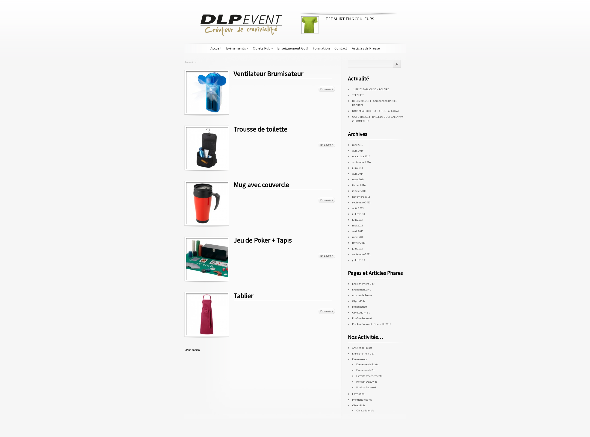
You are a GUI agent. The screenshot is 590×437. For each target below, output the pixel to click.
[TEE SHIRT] (310, 32)
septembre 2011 (361, 254)
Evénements (237, 48)
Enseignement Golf (292, 48)
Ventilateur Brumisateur (268, 73)
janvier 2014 (359, 191)
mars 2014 (358, 179)
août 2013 (358, 208)
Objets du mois (361, 312)
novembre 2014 (361, 156)
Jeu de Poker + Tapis (263, 240)
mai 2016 (357, 145)
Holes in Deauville (366, 381)
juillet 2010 (358, 260)
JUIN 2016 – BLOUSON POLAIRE (370, 89)
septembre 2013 (361, 202)
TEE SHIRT (358, 95)
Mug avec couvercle (261, 184)
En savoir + (326, 89)
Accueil (215, 48)
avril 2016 (357, 150)
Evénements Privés (367, 364)
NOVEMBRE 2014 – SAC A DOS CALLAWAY (375, 111)
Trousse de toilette (260, 129)
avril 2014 (357, 173)
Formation (321, 48)
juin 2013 (357, 219)
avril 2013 (357, 231)
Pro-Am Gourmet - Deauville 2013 (371, 324)
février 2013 (359, 242)
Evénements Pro (361, 289)
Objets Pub (263, 48)
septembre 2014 (361, 162)
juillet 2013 (358, 214)
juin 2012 (357, 248)
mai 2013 (357, 225)
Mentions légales (362, 399)
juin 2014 (357, 168)
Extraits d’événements (369, 376)
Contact (340, 48)
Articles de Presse (366, 48)
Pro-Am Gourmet (362, 318)
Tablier (243, 295)
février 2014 (359, 185)
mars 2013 (358, 237)
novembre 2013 (361, 196)
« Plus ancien (192, 350)
